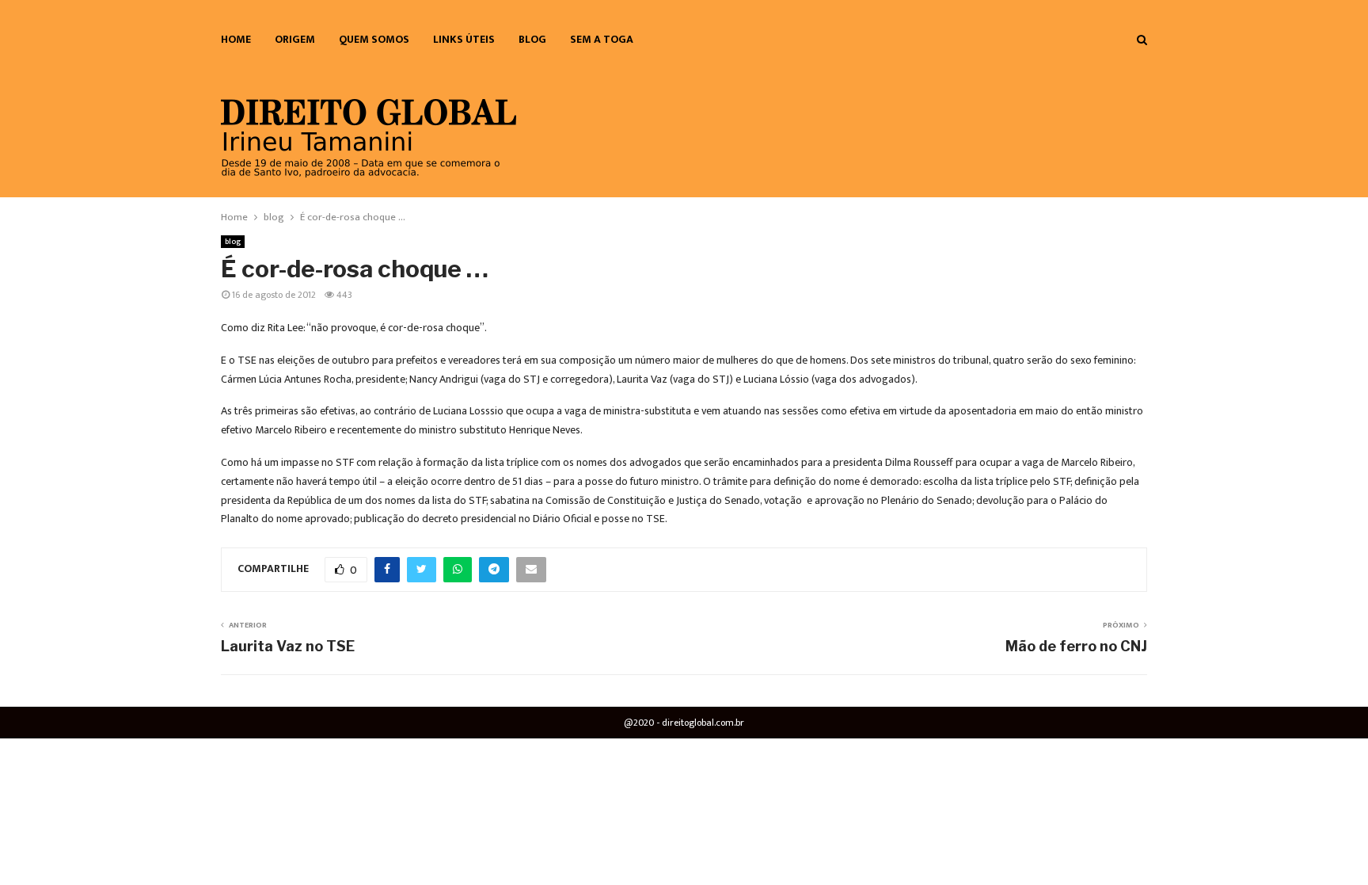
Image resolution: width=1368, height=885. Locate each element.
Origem (295, 39)
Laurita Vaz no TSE (288, 646)
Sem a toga (601, 39)
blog (532, 39)
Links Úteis (464, 39)
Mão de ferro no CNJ (1076, 646)
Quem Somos (374, 39)
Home (236, 39)
